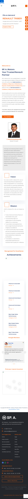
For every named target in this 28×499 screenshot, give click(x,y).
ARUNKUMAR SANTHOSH (15, 343)
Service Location (5, 441)
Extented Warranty (6, 446)
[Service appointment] (26, 26)
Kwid (16, 441)
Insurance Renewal (6, 444)
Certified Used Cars (6, 451)
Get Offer (17, 449)
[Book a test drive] (26, 17)
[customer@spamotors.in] (2, 431)
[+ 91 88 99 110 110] (2, 428)
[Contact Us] (26, 29)
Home (3, 436)
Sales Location (5, 439)
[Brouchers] (26, 23)
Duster (16, 444)
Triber (16, 439)
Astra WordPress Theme (14, 409)
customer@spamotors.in (10, 431)
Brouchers (17, 451)
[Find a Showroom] (26, 20)
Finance (4, 449)
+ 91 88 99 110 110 (8, 428)
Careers (16, 454)
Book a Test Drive (18, 446)
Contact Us (17, 456)
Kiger (16, 436)
